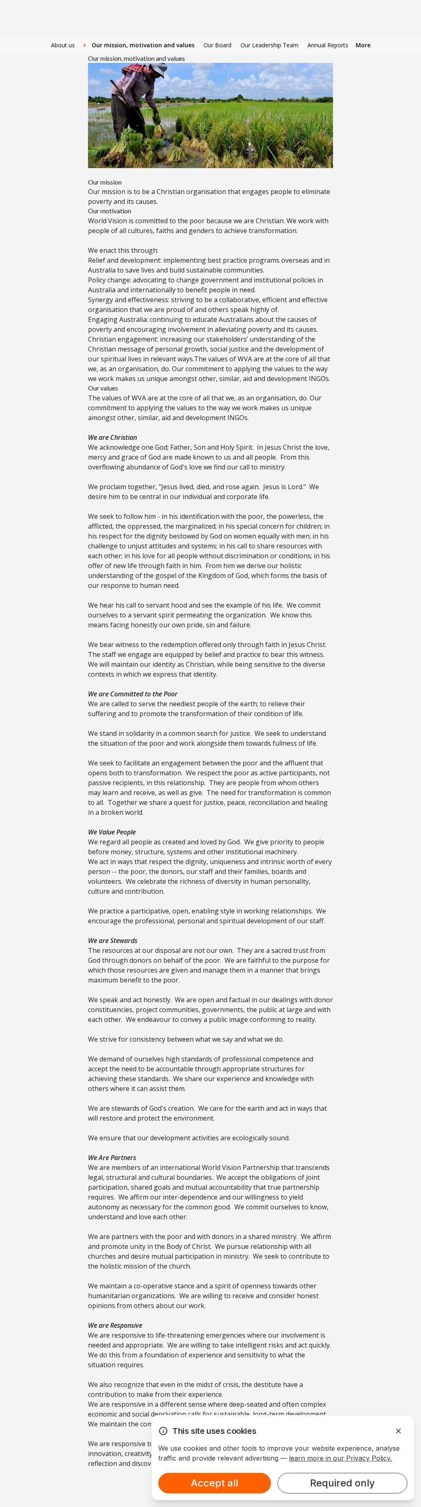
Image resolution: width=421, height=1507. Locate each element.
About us (63, 45)
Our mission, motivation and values (142, 45)
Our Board (217, 45)
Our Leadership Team (269, 45)
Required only (342, 1483)
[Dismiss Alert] (398, 1431)
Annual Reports (328, 45)
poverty (100, 201)
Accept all (214, 1483)
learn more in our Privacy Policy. (340, 1458)
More (363, 45)
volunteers (104, 881)
